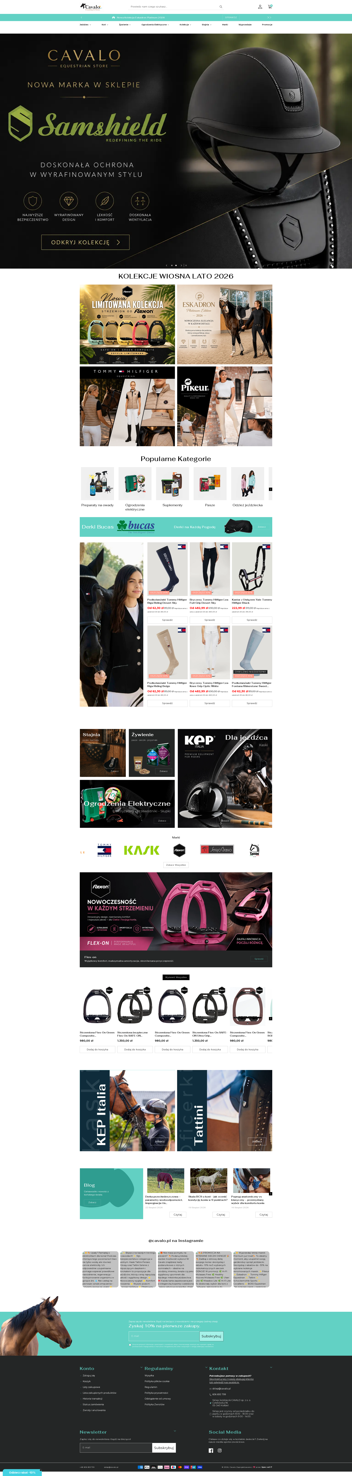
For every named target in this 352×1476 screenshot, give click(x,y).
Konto (87, 1368)
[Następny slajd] (181, 265)
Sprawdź (259, 959)
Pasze (210, 505)
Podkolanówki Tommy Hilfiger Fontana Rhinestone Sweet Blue (251, 684)
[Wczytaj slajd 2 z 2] (176, 265)
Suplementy (173, 505)
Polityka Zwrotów (154, 1404)
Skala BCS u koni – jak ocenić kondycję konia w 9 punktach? (208, 1198)
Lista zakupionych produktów (99, 1393)
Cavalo (233, 1467)
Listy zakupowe (91, 1387)
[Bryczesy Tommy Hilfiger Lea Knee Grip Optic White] (210, 652)
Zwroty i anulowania (94, 1410)
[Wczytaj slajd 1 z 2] (172, 265)
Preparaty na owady (97, 505)
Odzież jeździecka (248, 505)
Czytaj (178, 1214)
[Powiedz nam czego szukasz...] (221, 7)
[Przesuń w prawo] (270, 489)
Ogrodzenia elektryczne (135, 507)
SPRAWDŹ (231, 17)
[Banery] (97, 850)
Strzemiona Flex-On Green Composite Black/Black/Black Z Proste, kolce (172, 1034)
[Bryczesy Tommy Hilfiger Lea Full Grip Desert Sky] (210, 569)
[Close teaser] (41, 1470)
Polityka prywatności (156, 1393)
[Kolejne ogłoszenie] (270, 17)
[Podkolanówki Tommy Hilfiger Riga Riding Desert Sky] (167, 569)
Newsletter (93, 1432)
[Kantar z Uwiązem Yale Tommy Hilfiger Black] (252, 569)
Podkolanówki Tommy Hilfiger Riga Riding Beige (167, 684)
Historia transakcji (92, 1398)
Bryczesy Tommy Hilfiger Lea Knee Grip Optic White (209, 684)
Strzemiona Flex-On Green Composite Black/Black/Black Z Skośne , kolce (97, 1034)
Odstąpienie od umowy (158, 1398)
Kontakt (218, 1368)
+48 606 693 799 (87, 1467)
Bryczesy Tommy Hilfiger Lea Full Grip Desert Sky (209, 601)
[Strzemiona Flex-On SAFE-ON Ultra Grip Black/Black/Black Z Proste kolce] (210, 1006)
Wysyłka (149, 1375)
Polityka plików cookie (157, 1381)
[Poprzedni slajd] (166, 265)
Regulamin (151, 1387)
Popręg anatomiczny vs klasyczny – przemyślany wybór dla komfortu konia (247, 1200)
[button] (85, 24)
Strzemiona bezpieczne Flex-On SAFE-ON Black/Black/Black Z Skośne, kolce (132, 1034)
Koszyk (87, 1381)
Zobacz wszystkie (176, 865)
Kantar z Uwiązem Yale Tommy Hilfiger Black (252, 601)
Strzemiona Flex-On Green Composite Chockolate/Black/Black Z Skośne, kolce (247, 1034)
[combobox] (176, 7)
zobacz (92, 1202)
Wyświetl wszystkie (176, 977)
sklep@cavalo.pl (221, 1388)
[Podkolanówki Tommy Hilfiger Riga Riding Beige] (167, 652)
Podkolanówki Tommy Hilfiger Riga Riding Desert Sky (167, 601)
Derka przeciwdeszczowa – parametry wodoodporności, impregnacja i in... (163, 1200)
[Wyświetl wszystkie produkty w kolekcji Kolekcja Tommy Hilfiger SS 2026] (111, 624)
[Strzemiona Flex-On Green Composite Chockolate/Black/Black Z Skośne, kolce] (247, 1006)
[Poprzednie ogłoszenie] (81, 17)
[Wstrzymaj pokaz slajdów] (185, 265)
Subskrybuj (211, 1336)
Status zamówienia (93, 1404)
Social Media (225, 1432)
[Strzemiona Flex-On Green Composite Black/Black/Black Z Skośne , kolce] (97, 1006)
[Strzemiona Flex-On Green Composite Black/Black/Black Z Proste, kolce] (172, 1006)
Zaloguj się (89, 1375)
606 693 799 (219, 1394)
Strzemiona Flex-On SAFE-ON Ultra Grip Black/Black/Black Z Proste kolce (209, 1034)
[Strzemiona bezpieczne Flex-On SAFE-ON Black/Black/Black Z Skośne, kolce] (135, 1006)
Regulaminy (159, 1368)
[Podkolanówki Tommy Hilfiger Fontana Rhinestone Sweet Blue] (252, 652)
